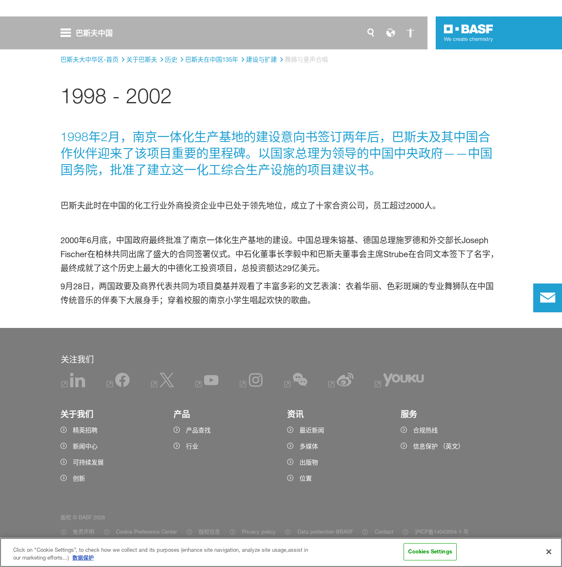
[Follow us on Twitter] (162, 385)
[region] (281, 552)
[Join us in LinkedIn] (73, 385)
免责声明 (83, 531)
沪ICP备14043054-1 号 (442, 531)
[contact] (547, 298)
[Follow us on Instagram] (251, 385)
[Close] (549, 552)
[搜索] (371, 33)
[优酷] (399, 385)
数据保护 (83, 558)
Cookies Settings (430, 551)
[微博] (341, 385)
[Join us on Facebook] (118, 385)
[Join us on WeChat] (296, 385)
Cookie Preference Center (146, 531)
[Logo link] (468, 33)
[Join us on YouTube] (207, 385)
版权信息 (209, 531)
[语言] (390, 33)
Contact (384, 531)
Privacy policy (259, 531)
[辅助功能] (410, 33)
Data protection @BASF (325, 531)
